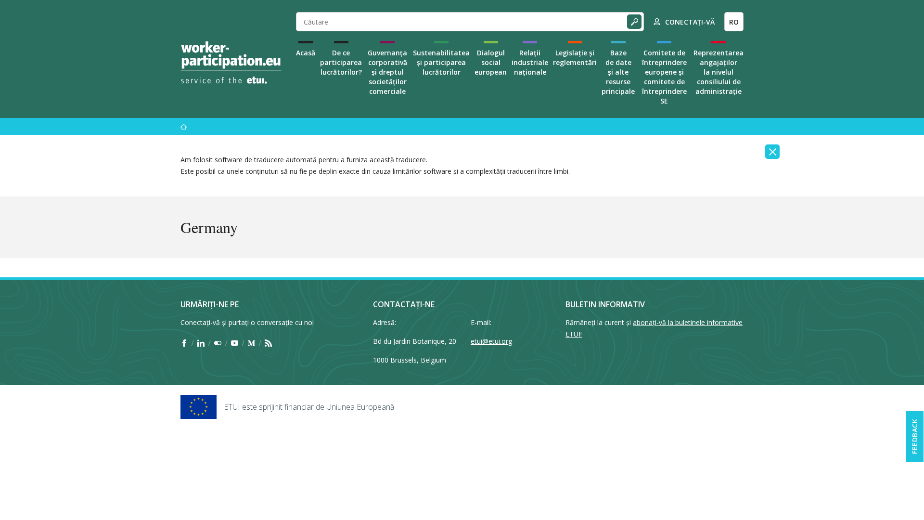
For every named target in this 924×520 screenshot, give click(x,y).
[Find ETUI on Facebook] (184, 343)
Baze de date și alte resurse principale (618, 72)
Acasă (305, 52)
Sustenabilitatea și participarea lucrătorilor (441, 62)
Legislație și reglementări (575, 57)
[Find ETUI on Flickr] (217, 343)
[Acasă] (183, 126)
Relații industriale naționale (530, 62)
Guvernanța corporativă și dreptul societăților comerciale (387, 72)
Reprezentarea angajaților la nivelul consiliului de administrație (718, 72)
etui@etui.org (491, 341)
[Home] (231, 62)
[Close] (772, 151)
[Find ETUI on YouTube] (234, 343)
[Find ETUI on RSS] (268, 343)
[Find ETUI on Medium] (251, 343)
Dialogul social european (491, 62)
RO (734, 21)
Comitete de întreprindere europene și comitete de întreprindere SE (664, 76)
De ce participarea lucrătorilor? (341, 62)
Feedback (914, 436)
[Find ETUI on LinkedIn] (201, 343)
